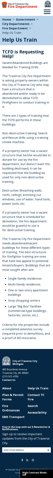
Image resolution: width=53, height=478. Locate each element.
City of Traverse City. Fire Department (19, 5)
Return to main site (48, 4)
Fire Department (15, 28)
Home (6, 19)
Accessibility (37, 412)
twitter (27, 460)
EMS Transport (13, 417)
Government (25, 19)
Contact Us (8, 380)
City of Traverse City (6, 360)
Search (33, 406)
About (6, 388)
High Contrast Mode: (34, 474)
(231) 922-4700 (10, 376)
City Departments (15, 24)
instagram (32, 460)
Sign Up (48, 450)
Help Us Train (38, 388)
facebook (22, 460)
